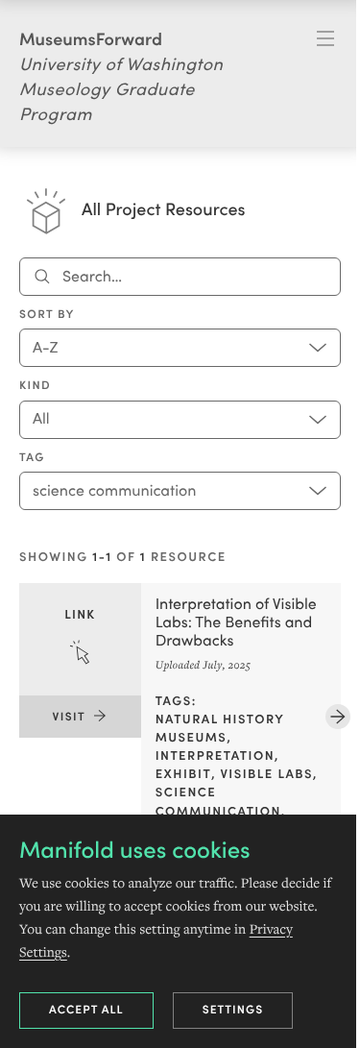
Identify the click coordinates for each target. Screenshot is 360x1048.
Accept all (86, 1009)
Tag (32, 457)
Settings (233, 1009)
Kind (35, 385)
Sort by (47, 314)
